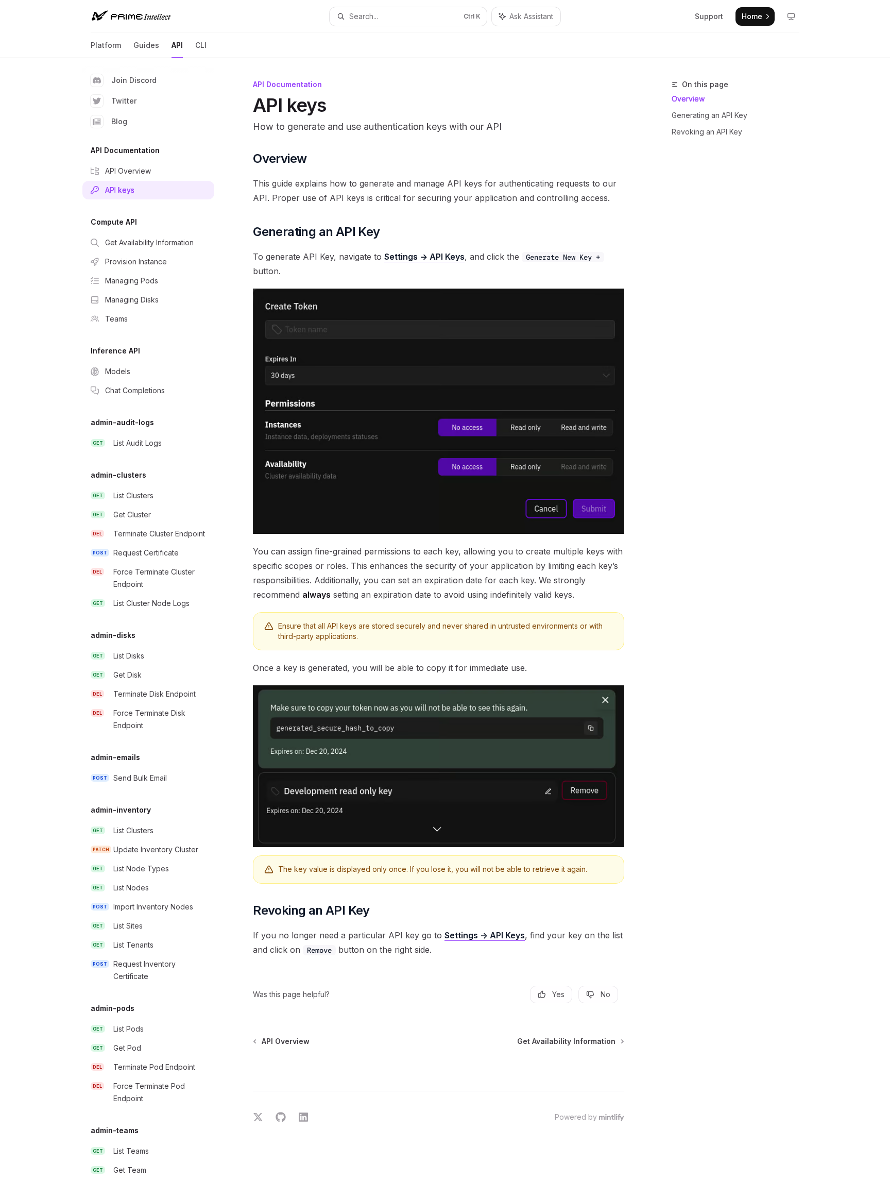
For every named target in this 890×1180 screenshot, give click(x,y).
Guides (146, 45)
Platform (106, 45)
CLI (201, 45)
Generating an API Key (709, 115)
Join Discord (134, 80)
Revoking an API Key (707, 131)
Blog (119, 121)
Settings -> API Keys (424, 256)
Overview (688, 98)
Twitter (123, 100)
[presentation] (156, 619)
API (177, 45)
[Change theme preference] (791, 16)
